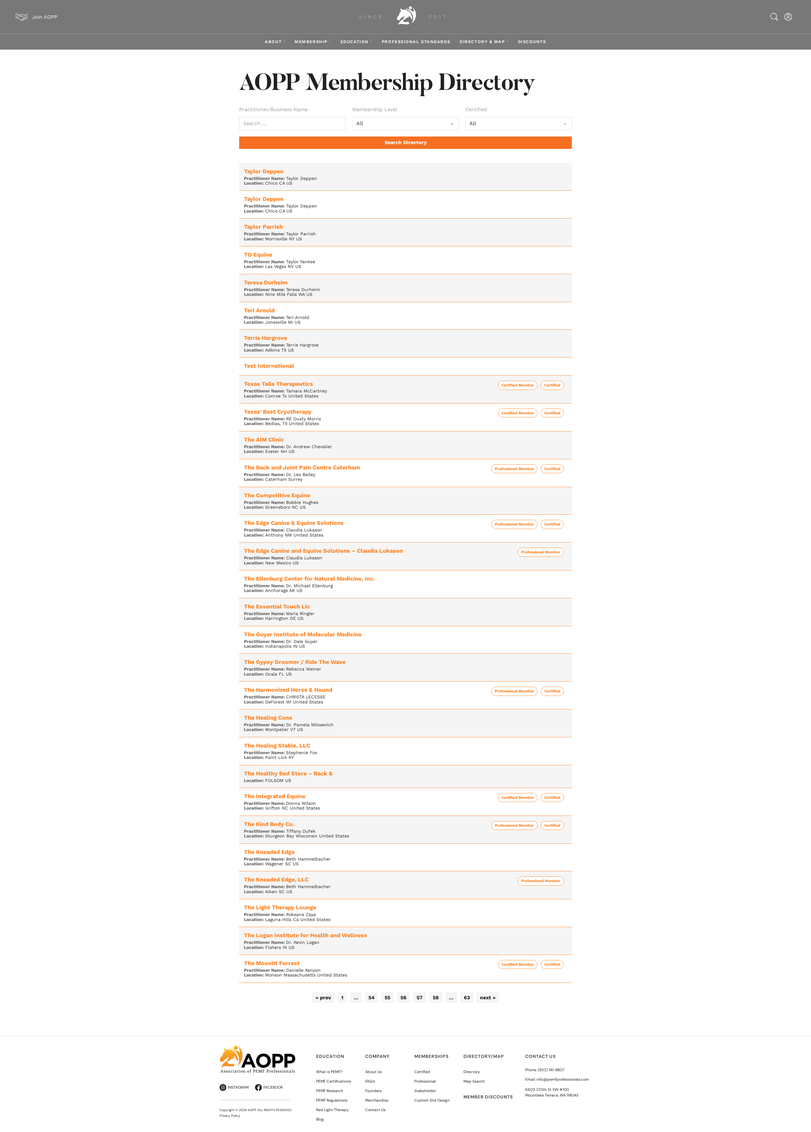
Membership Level (374, 109)
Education (355, 41)
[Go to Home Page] (406, 16)
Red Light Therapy (332, 1109)
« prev (323, 998)
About (273, 41)
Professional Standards (416, 41)
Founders (373, 1090)
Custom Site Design (432, 1100)
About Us (373, 1071)
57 (420, 998)
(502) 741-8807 (551, 1069)
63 (467, 998)
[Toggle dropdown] (284, 41)
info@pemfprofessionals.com (563, 1079)
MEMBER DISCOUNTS (488, 1097)
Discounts (532, 41)
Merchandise (376, 1100)
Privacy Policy (230, 1116)
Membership (311, 41)
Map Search (474, 1081)
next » (487, 998)
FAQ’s (370, 1081)
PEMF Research (329, 1090)
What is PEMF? (329, 1071)
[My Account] (788, 17)
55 (387, 998)
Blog (320, 1119)
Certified (476, 109)
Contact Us (375, 1109)
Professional (425, 1081)
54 (371, 998)
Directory (471, 1071)
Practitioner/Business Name (273, 109)
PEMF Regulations (332, 1100)
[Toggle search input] (774, 17)
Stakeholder (425, 1090)
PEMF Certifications (333, 1081)
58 (436, 998)
